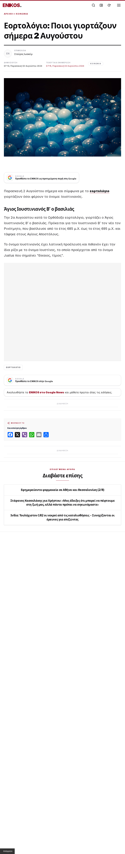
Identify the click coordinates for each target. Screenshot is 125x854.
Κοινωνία (22, 14)
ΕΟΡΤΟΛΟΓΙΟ (13, 367)
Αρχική (8, 14)
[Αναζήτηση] (93, 5)
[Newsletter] (101, 5)
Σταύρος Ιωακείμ (23, 54)
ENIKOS (12, 5)
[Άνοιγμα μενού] (118, 5)
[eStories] (109, 5)
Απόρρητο (7, 851)
